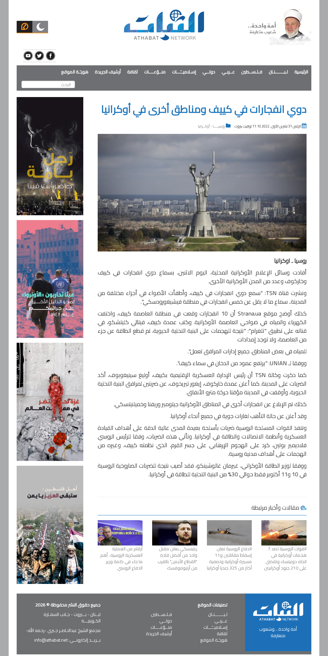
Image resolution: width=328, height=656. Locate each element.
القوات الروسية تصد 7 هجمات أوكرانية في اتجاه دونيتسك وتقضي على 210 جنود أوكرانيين (285, 558)
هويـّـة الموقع (74, 72)
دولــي (208, 72)
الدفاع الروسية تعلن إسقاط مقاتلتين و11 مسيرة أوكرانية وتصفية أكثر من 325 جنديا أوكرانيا (229, 558)
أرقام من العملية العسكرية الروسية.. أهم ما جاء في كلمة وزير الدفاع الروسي (121, 558)
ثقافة (132, 72)
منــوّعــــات (155, 72)
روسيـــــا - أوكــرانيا (211, 126)
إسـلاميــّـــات (184, 72)
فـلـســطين (251, 72)
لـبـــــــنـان (278, 72)
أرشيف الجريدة (108, 72)
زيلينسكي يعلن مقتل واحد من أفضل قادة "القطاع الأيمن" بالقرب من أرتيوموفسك (177, 558)
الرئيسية (301, 72)
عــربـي (228, 72)
